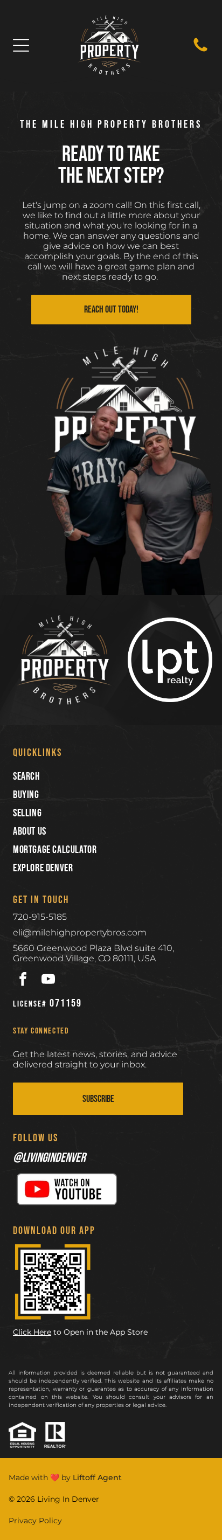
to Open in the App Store (100, 1332)
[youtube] (48, 980)
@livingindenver (49, 1158)
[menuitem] (111, 776)
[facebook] (23, 980)
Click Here (32, 1332)
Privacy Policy (35, 1520)
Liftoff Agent (97, 1477)
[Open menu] (21, 45)
